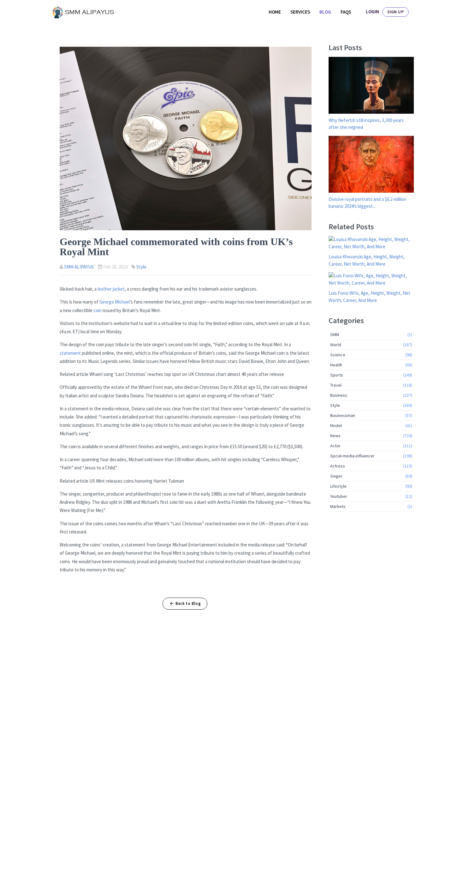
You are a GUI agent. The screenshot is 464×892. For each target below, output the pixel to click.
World (371, 344)
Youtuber (371, 496)
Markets (371, 506)
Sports (371, 375)
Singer (371, 476)
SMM (371, 334)
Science (371, 355)
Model (371, 425)
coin (97, 310)
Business (371, 395)
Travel (371, 385)
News (371, 435)
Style (141, 267)
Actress (371, 466)
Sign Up (395, 12)
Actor (371, 446)
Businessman (371, 415)
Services (300, 12)
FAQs (346, 12)
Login (372, 12)
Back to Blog (188, 603)
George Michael (114, 302)
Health (371, 365)
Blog (325, 12)
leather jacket (111, 289)
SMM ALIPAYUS (79, 267)
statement (71, 353)
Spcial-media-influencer (371, 456)
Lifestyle (371, 486)
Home (275, 12)
